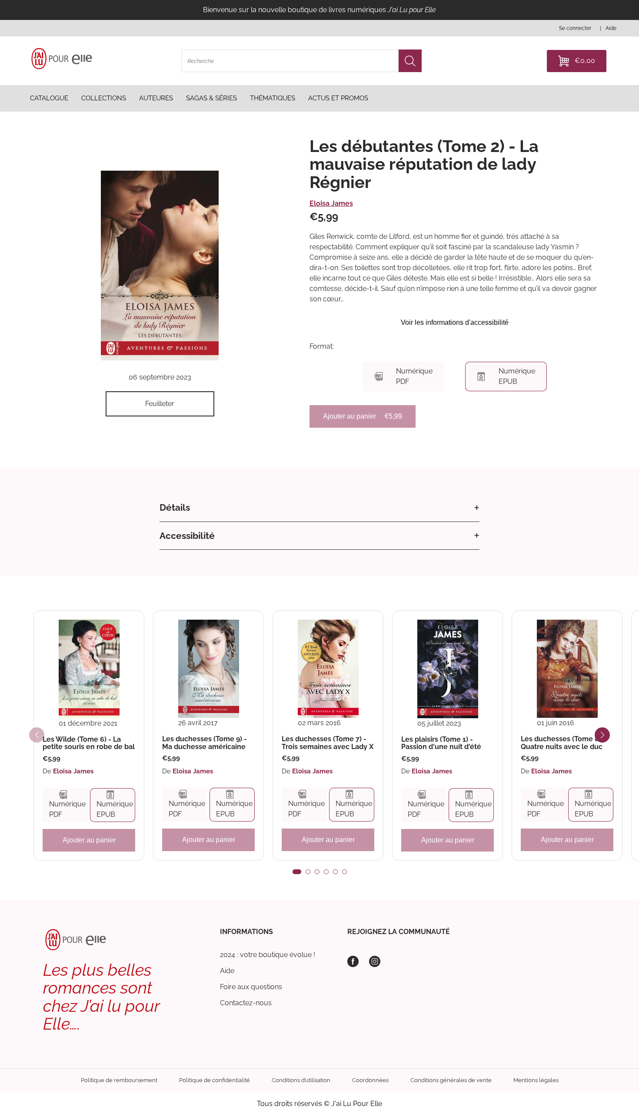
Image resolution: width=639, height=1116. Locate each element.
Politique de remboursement (119, 1080)
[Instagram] (374, 961)
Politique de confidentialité (214, 1080)
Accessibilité (187, 535)
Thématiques (272, 98)
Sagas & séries (211, 98)
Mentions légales (536, 1080)
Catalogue (49, 98)
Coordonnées (370, 1080)
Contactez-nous (246, 1003)
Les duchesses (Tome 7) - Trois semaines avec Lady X (327, 742)
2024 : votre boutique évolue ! (267, 955)
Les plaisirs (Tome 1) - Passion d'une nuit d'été (441, 743)
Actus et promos (338, 98)
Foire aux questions (251, 987)
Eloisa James (331, 203)
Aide (227, 971)
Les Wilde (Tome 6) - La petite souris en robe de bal (89, 743)
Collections (103, 98)
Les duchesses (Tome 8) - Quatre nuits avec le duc (563, 742)
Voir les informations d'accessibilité (455, 322)
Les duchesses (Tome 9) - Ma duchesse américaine (204, 742)
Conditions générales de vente (451, 1080)
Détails (175, 507)
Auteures (156, 98)
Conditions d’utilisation (301, 1080)
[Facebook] (353, 961)
